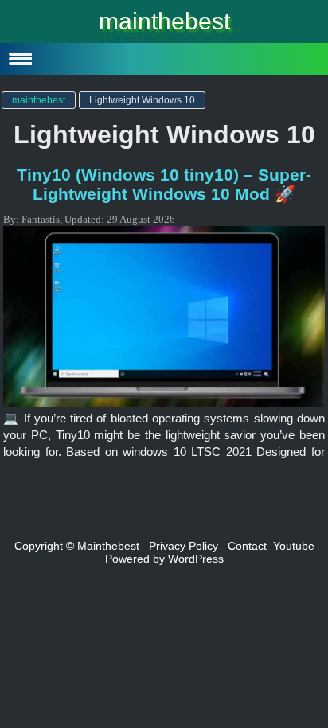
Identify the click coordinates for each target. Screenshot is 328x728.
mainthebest (164, 21)
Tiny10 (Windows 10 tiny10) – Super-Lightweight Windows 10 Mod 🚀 (164, 184)
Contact (247, 545)
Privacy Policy (183, 545)
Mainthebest (108, 545)
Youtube (293, 545)
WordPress (196, 558)
